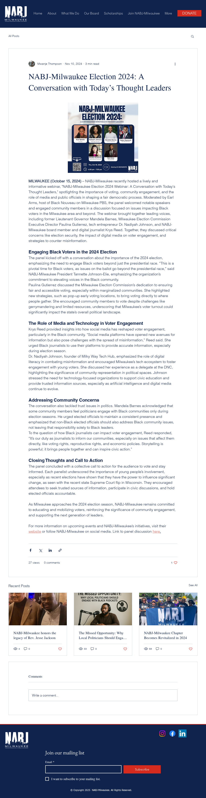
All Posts (13, 36)
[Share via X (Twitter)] (40, 550)
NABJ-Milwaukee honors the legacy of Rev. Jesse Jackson (34, 635)
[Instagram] (162, 733)
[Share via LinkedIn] (50, 550)
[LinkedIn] (182, 733)
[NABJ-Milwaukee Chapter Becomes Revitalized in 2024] (168, 609)
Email (49, 762)
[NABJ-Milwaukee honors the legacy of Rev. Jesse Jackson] (38, 609)
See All (193, 585)
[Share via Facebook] (30, 550)
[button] (192, 36)
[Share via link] (60, 550)
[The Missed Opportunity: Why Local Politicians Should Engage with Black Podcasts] (103, 609)
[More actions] (175, 63)
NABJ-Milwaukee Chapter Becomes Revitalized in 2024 (165, 635)
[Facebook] (172, 733)
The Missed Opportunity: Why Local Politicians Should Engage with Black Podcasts (103, 635)
